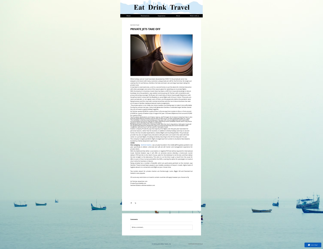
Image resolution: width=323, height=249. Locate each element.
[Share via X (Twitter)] (135, 203)
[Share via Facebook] (131, 203)
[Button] (161, 7)
